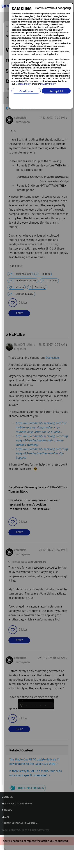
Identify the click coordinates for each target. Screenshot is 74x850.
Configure (26, 91)
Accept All (56, 91)
